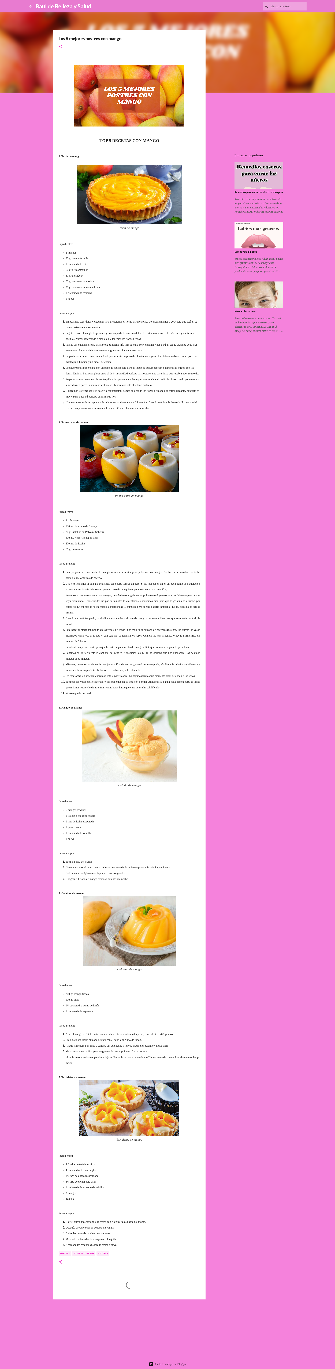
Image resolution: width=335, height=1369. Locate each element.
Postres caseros (84, 1253)
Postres (65, 1253)
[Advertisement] (129, 1329)
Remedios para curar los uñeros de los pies (258, 192)
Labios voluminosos (245, 251)
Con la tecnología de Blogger (169, 1364)
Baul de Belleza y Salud (63, 6)
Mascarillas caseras (245, 311)
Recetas (103, 1253)
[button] (61, 47)
